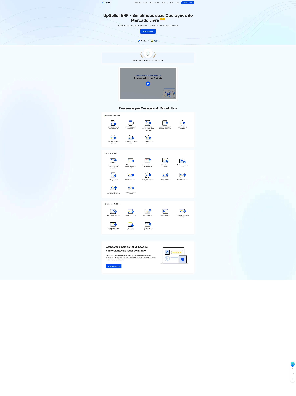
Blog (151, 2)
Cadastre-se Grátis (187, 2)
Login (177, 2)
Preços (163, 2)
